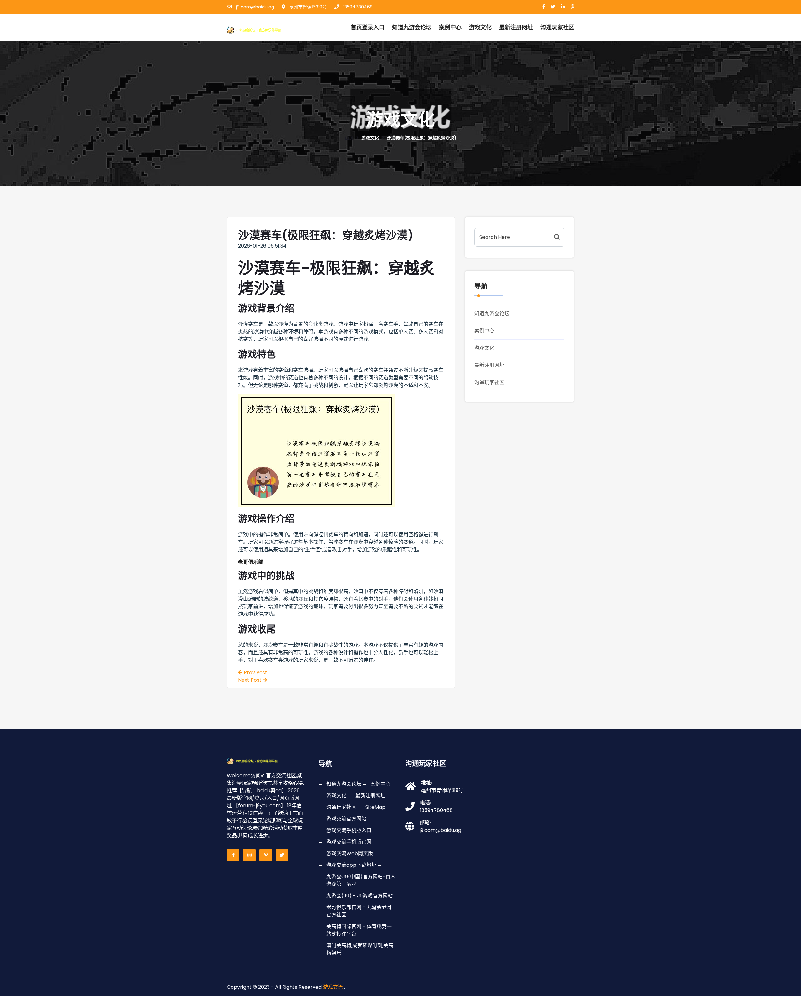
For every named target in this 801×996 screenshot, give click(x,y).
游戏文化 (480, 27)
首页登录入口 (368, 27)
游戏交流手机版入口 (348, 830)
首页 (349, 138)
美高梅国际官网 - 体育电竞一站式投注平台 (359, 930)
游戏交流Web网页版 (349, 853)
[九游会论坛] (261, 29)
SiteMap (375, 807)
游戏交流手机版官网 (348, 841)
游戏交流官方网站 (346, 818)
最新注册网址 (516, 27)
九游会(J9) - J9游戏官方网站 (359, 895)
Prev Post (254, 672)
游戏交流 (333, 987)
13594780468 (357, 7)
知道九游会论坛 (411, 27)
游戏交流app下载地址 (351, 865)
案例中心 (450, 27)
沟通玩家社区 (489, 382)
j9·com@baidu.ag (254, 7)
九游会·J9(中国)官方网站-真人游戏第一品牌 (360, 880)
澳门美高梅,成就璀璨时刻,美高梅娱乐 (359, 949)
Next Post (250, 680)
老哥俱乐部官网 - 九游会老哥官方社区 (359, 911)
